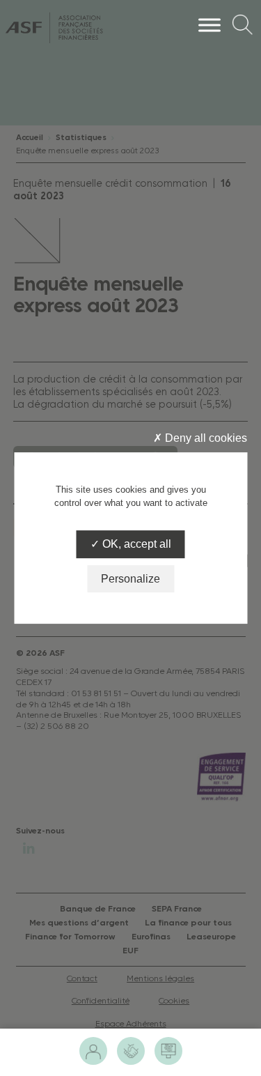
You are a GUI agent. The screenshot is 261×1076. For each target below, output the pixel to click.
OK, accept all (135, 545)
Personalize (130, 579)
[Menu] (209, 24)
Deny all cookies (204, 438)
